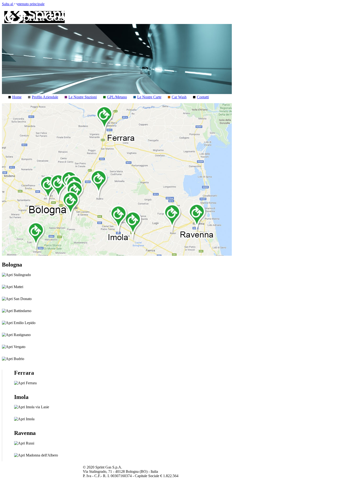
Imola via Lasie (37, 407)
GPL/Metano (117, 97)
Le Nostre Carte (149, 97)
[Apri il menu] (339, 17)
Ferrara (31, 383)
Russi (29, 443)
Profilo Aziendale (45, 97)
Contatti (203, 97)
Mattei (18, 287)
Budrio (18, 359)
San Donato (22, 299)
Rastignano (22, 335)
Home (17, 97)
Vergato (19, 347)
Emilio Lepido (24, 323)
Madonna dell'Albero (41, 455)
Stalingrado (22, 275)
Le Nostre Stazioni (82, 97)
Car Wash (179, 97)
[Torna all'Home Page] (50, 22)
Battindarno (22, 311)
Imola (29, 419)
